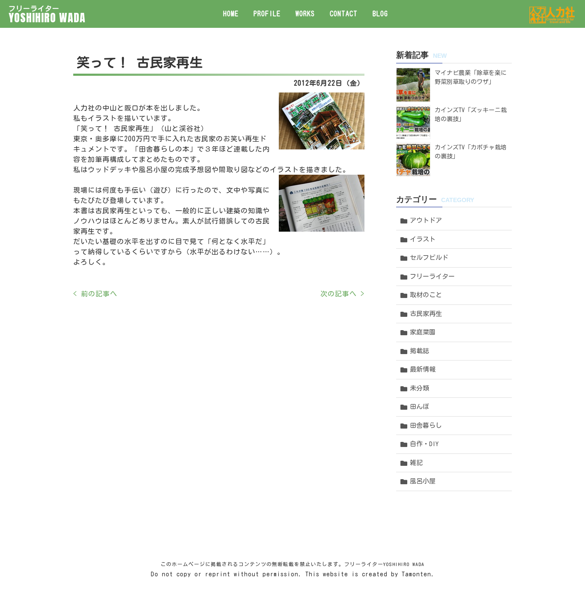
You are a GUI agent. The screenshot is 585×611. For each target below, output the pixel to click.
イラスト (423, 239)
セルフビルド (429, 257)
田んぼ (419, 406)
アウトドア (426, 220)
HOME (231, 13)
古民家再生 (426, 313)
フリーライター (432, 276)
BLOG (380, 13)
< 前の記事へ (95, 293)
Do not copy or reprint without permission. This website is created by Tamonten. (293, 574)
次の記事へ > (342, 293)
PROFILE (267, 13)
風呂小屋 (423, 481)
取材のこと (426, 295)
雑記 (416, 462)
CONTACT (344, 13)
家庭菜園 (423, 332)
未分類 (419, 388)
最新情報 (423, 369)
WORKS (305, 13)
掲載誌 (419, 351)
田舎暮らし (426, 425)
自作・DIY (424, 444)
